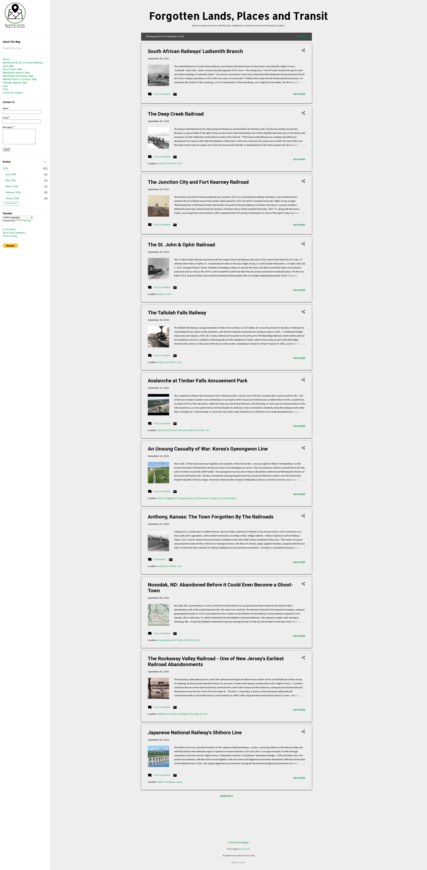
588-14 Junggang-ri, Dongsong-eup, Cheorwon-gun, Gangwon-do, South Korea (196, 498)
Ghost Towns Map (12, 69)
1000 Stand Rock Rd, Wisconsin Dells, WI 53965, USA (183, 430)
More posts (226, 796)
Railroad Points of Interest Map (20, 79)
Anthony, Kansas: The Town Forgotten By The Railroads (210, 517)
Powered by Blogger (238, 842)
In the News (9, 229)
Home (6, 59)
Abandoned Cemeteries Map (18, 76)
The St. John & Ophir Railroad (181, 245)
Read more (299, 94)
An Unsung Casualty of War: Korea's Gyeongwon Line (208, 449)
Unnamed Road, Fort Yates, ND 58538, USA (178, 640)
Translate (26, 221)
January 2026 (12, 198)
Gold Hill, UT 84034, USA (169, 163)
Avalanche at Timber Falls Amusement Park (197, 381)
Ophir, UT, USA (164, 294)
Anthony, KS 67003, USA (169, 566)
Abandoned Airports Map (16, 72)
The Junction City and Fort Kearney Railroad (198, 182)
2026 (5, 168)
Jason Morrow (245, 849)
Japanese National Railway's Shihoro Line (195, 732)
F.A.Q (5, 89)
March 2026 (11, 186)
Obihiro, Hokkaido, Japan (169, 782)
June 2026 (10, 174)
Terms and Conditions (14, 233)
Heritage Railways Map (15, 82)
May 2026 (10, 180)
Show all (302, 36)
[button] (303, 50)
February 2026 (13, 192)
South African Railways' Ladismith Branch (195, 51)
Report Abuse (238, 862)
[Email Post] (175, 95)
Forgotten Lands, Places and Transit (238, 15)
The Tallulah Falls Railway (177, 313)
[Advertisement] (325, 83)
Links (5, 86)
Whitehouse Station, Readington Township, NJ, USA (182, 714)
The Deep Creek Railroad (176, 114)
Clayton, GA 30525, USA (169, 362)
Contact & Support (13, 92)
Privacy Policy (10, 236)
